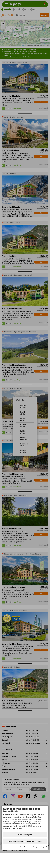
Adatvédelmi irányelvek (33, 847)
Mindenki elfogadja (25, 835)
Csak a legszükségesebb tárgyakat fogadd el (25, 841)
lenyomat (44, 847)
